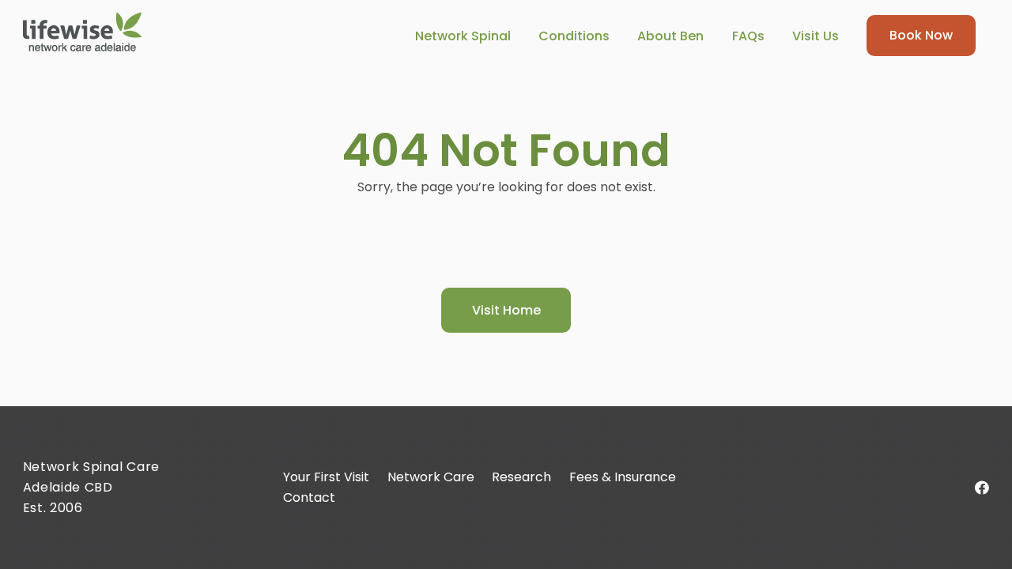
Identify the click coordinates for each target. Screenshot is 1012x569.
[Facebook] (982, 487)
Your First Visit (326, 477)
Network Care (430, 477)
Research (521, 477)
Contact (309, 497)
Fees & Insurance (622, 477)
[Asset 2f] (82, 31)
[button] (522, 35)
